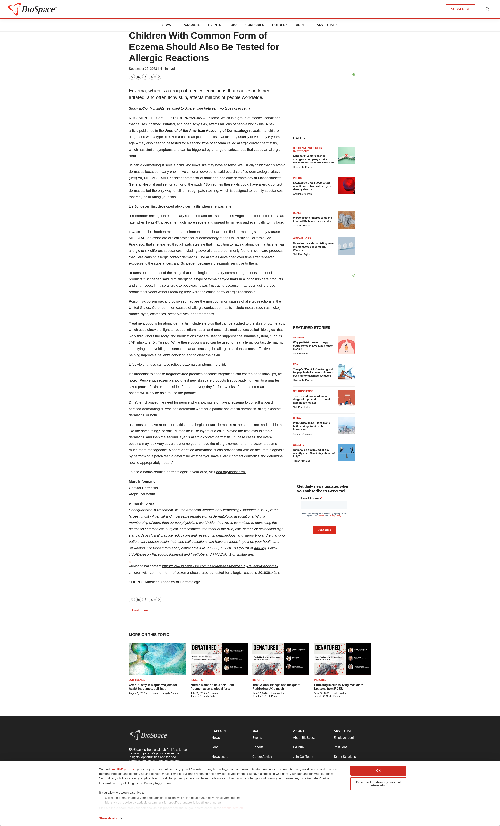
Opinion (298, 337)
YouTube (198, 554)
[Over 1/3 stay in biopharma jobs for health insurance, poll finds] (157, 659)
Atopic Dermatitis (142, 494)
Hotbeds (280, 25)
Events (214, 25)
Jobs (233, 25)
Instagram (245, 554)
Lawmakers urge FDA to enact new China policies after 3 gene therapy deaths (312, 186)
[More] (173, 25)
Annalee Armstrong (303, 434)
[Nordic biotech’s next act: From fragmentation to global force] (219, 659)
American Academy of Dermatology (218, 131)
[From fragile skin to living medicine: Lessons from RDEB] (342, 659)
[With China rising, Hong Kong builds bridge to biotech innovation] (346, 425)
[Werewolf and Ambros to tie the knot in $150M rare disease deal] (346, 220)
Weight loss (302, 238)
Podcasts (191, 25)
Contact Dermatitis (143, 488)
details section (232, 808)
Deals (297, 212)
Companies (254, 25)
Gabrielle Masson (302, 194)
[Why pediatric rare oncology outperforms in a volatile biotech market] (346, 345)
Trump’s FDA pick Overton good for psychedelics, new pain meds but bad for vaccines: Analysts (313, 372)
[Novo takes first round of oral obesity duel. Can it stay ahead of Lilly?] (346, 452)
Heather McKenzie (303, 167)
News (166, 25)
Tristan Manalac (301, 461)
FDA (295, 364)
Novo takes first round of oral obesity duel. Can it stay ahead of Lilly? (314, 453)
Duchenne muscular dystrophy (307, 150)
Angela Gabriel (170, 693)
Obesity (298, 445)
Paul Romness (301, 353)
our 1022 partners (123, 769)
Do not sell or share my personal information (378, 783)
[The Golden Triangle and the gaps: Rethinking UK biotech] (280, 659)
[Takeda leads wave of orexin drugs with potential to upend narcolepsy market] (346, 398)
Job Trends (137, 679)
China (297, 418)
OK (378, 770)
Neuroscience (303, 391)
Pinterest (176, 554)
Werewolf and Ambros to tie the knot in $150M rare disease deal (312, 219)
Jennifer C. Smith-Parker (204, 696)
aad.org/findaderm (230, 472)
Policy (298, 178)
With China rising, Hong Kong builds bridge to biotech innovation (311, 426)
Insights (197, 679)
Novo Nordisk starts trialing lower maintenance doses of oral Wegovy (313, 246)
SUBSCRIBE (460, 9)
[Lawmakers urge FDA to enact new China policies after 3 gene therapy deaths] (346, 185)
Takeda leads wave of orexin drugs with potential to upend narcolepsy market (311, 399)
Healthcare (140, 610)
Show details (108, 818)
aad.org (260, 548)
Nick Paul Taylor (301, 254)
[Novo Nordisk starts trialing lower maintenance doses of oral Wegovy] (346, 246)
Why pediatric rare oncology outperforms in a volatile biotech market (313, 345)
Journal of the (177, 131)
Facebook (159, 554)
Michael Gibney (301, 225)
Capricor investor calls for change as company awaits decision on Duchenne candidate (313, 159)
